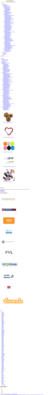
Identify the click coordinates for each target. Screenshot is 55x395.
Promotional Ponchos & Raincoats (7, 98)
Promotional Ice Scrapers (8, 12)
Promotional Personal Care (6, 87)
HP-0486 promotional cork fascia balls (7, 122)
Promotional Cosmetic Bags (8, 17)
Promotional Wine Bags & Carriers (7, 79)
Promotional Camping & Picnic (8, 38)
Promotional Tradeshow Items (8, 47)
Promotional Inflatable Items (8, 39)
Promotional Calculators (6, 102)
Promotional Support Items (8, 41)
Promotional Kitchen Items (8, 35)
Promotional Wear (7, 10)
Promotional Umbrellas (7, 42)
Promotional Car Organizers (5, 60)
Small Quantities (5, 4)
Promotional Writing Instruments (7, 106)
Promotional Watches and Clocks (9, 25)
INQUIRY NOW (2, 191)
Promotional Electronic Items (6, 21)
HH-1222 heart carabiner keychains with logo (8, 137)
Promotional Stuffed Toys (8, 51)
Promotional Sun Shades (8, 13)
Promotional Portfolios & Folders (9, 46)
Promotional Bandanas (7, 8)
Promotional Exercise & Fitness (8, 27)
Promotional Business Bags (8, 16)
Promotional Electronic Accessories (9, 22)
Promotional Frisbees (7, 49)
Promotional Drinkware (7, 32)
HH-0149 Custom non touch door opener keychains (9, 166)
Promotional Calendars (7, 44)
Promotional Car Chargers (6, 69)
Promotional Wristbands (7, 30)
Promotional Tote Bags (7, 20)
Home (2, 58)
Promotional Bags (4, 72)
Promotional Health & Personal (7, 26)
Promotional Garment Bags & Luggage (8, 77)
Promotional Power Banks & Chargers (9, 23)
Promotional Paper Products (6, 104)
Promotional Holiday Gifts (6, 91)
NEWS (4, 54)
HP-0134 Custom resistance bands (7, 181)
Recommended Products (6, 5)
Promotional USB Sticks (6, 83)
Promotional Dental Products (6, 85)
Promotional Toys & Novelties (6, 48)
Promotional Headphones (6, 81)
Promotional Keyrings (7, 34)
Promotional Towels (5, 100)
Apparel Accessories (7, 7)
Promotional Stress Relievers (8, 29)
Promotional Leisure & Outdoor (7, 37)
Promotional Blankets (5, 96)
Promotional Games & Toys (6, 108)
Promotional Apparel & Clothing (7, 6)
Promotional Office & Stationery (7, 43)
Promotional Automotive (6, 11)
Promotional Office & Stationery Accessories (10, 45)
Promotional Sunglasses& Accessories (9, 40)
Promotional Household (4, 89)
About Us (3, 52)
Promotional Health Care (8, 28)
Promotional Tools (7, 36)
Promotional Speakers (7, 24)
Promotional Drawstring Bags (8, 18)
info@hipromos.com (2, 190)
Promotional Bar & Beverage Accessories (10, 31)
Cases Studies (5, 53)
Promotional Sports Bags (8, 19)
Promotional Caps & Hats (8, 9)
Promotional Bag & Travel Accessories (9, 15)
